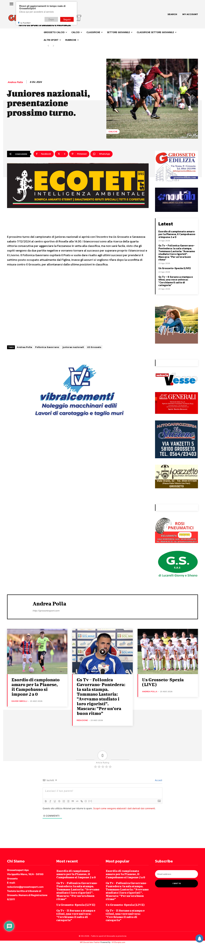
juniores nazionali (73, 347)
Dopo (51, 19)
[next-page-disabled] (53, 46)
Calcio (113, 131)
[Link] (81, 801)
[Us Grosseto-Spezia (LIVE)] (168, 651)
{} (86, 801)
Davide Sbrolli (19, 701)
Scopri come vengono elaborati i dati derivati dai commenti (124, 808)
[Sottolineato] (55, 801)
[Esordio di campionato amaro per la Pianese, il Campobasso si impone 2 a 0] (37, 651)
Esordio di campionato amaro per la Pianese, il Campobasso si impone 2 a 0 (176, 234)
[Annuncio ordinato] (64, 801)
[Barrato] (59, 801)
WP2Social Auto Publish (90, 942)
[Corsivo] (50, 801)
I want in (176, 883)
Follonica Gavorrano (47, 347)
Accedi (158, 780)
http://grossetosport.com (46, 610)
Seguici (67, 19)
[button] (172, 14)
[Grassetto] (46, 801)
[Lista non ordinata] (68, 801)
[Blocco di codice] (77, 801)
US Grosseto (94, 347)
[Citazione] (72, 801)
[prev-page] (48, 46)
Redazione (82, 720)
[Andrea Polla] (20, 606)
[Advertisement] (78, 306)
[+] (90, 801)
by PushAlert (25, 22)
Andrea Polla (15, 82)
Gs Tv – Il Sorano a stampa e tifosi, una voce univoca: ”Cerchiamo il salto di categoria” (175, 281)
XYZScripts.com (118, 942)
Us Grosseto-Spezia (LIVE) (174, 268)
